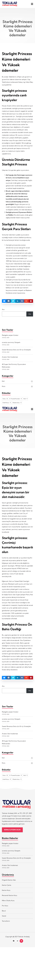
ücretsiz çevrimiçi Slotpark (11, 342)
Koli (3, 381)
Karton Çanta (6, 885)
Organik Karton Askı (9, 880)
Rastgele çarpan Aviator (10, 335)
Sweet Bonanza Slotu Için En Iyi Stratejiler (16, 350)
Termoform (6, 921)
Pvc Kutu (5, 906)
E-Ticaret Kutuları (15, 398)
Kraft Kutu (6, 402)
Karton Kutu (6, 890)
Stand (4, 916)
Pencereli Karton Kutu (9, 895)
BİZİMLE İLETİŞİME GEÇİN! (12, 830)
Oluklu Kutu (17, 402)
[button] (32, 4)
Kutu (3, 386)
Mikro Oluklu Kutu (8, 900)
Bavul (4, 911)
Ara (3, 309)
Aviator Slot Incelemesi (10, 357)
